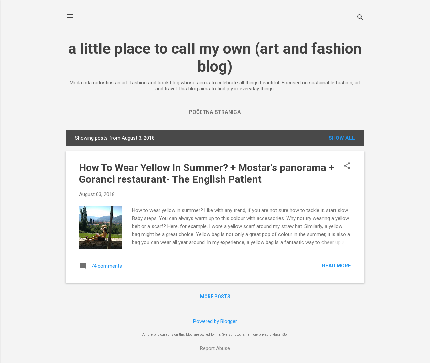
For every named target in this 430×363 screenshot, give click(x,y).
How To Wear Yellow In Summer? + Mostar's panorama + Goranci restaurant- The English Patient (206, 173)
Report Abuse (215, 348)
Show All (342, 138)
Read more (336, 266)
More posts (215, 296)
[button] (347, 166)
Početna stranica (215, 112)
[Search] (360, 18)
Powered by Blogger (215, 321)
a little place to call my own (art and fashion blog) (215, 57)
